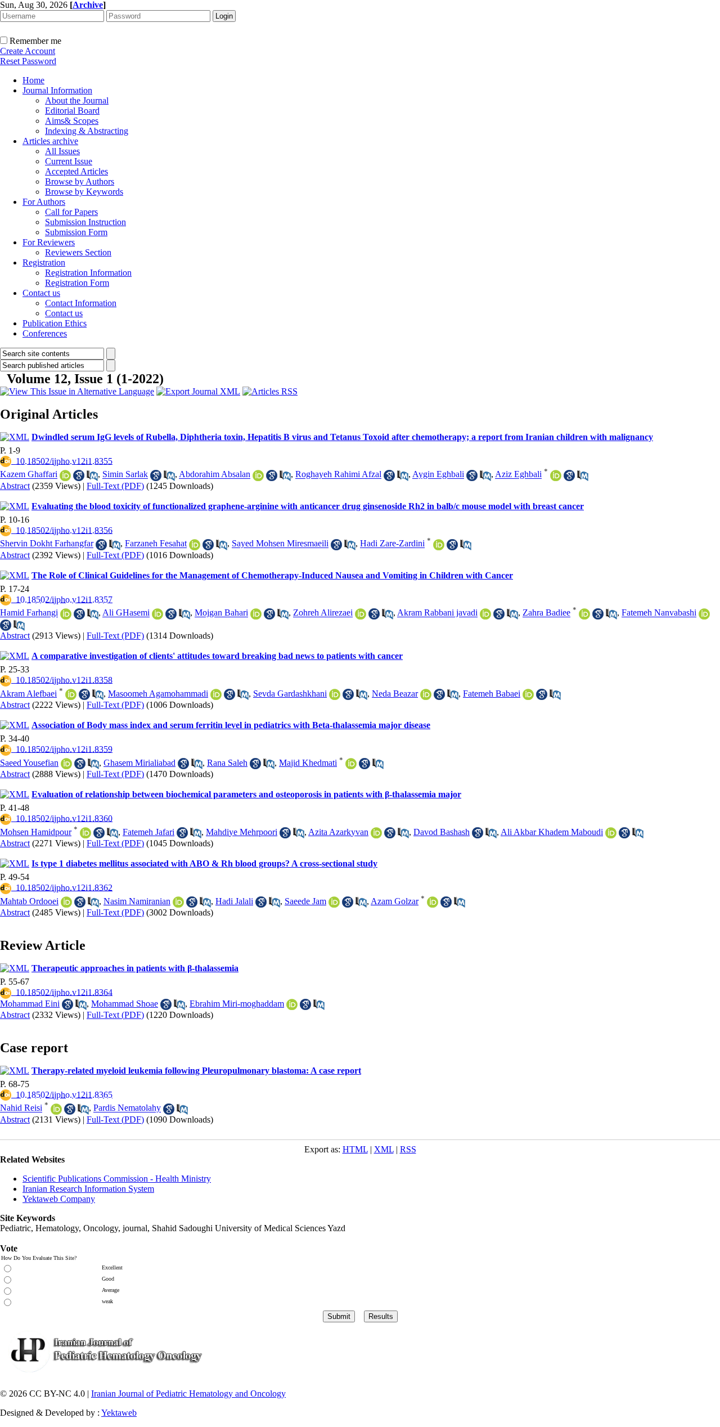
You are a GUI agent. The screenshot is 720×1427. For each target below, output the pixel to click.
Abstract (15, 486)
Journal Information (57, 90)
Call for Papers (71, 212)
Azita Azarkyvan (338, 832)
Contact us (41, 293)
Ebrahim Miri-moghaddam (237, 1003)
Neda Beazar (395, 693)
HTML (355, 1149)
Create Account (27, 51)
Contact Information (80, 303)
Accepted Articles (76, 171)
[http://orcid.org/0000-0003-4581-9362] (157, 616)
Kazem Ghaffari (28, 474)
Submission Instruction (85, 222)
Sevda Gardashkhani (290, 693)
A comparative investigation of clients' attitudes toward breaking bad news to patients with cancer (217, 656)
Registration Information (88, 272)
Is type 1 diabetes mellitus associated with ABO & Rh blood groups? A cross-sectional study (204, 863)
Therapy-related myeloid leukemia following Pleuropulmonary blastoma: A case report (196, 1070)
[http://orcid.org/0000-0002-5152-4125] (376, 835)
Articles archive (50, 141)
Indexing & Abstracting (86, 131)
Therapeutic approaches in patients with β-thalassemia (135, 968)
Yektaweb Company (58, 1199)
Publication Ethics (54, 323)
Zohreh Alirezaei (323, 613)
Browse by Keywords (84, 191)
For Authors (43, 202)
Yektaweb (119, 1412)
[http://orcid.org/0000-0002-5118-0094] (555, 478)
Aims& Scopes (71, 120)
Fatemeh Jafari (148, 832)
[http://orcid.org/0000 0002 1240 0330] (56, 1111)
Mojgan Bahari (221, 613)
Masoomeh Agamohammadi (158, 693)
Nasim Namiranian (137, 901)
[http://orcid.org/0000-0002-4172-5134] (334, 697)
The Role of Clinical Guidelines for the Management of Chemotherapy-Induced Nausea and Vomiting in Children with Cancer (272, 575)
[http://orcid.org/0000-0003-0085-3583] (256, 616)
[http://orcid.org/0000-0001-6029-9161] (70, 697)
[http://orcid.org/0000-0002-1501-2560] (438, 547)
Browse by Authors (79, 181)
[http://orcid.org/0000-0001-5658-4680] (704, 616)
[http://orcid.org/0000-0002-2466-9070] (66, 904)
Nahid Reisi (21, 1108)
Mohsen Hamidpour (35, 832)
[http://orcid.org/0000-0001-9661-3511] (258, 478)
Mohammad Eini (30, 1003)
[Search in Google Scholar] (78, 478)
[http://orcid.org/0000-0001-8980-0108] (610, 835)
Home (33, 80)
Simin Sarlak (125, 474)
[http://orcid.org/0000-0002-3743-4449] (194, 547)
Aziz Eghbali (518, 474)
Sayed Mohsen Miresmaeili (280, 544)
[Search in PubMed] (92, 478)
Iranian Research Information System (88, 1188)
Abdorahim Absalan (214, 474)
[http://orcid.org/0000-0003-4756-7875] (216, 697)
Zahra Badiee (546, 613)
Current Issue (68, 161)
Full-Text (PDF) (115, 486)
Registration (43, 262)
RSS (408, 1149)
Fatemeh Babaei (491, 693)
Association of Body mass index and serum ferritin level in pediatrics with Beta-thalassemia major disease (231, 725)
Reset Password (28, 61)
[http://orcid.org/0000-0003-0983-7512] (66, 766)
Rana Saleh (227, 763)
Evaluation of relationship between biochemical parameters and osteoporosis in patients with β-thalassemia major (246, 794)
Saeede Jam (305, 901)
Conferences (44, 333)
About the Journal (77, 100)
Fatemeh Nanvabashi (659, 613)
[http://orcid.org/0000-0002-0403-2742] (432, 904)
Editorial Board (72, 110)
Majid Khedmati (308, 763)
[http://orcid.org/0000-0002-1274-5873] (528, 697)
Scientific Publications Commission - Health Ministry (116, 1178)
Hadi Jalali (234, 901)
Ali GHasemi (126, 613)
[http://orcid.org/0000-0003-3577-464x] (65, 616)
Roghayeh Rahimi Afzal (338, 474)
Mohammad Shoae (124, 1003)
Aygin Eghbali (438, 474)
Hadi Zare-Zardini (392, 544)
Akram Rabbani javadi (437, 613)
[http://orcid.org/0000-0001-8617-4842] (584, 616)
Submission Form (76, 232)
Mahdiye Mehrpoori (241, 832)
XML (384, 1149)
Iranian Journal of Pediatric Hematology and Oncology (188, 1393)
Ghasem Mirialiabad (140, 763)
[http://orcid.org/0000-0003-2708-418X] (351, 766)
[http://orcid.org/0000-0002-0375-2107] (334, 904)
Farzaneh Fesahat (156, 544)
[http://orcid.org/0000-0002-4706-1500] (485, 616)
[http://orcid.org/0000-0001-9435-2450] (292, 1007)
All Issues (62, 151)
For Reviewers (48, 242)
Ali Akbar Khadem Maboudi (552, 832)
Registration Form (77, 283)
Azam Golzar (394, 901)
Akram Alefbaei (28, 693)
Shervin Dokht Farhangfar (46, 544)
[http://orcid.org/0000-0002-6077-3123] (65, 478)
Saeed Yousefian (29, 763)
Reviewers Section (78, 252)
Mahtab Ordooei (29, 901)
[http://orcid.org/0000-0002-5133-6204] (178, 904)
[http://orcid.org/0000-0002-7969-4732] (425, 697)
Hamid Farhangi (29, 613)
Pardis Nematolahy (127, 1108)
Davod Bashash (441, 832)
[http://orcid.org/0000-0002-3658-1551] (85, 835)
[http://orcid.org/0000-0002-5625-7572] (360, 616)
